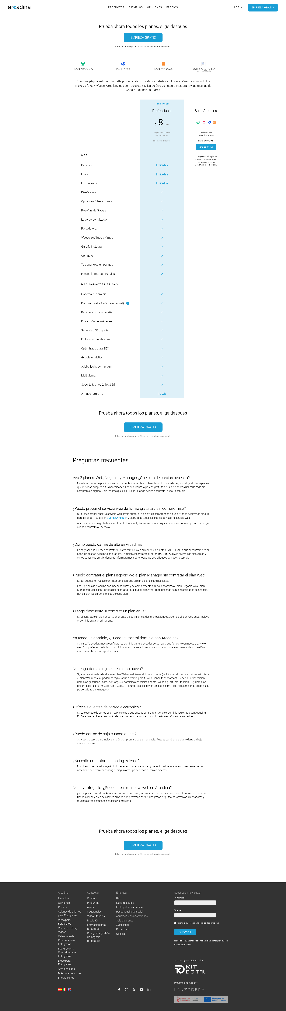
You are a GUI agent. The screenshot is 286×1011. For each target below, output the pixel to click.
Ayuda (91, 907)
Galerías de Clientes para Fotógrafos (69, 913)
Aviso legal (122, 924)
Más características (69, 973)
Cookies (121, 933)
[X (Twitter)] (134, 989)
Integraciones (66, 977)
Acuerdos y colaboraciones (132, 916)
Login (238, 7)
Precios (172, 7)
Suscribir (185, 932)
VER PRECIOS (206, 147)
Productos (116, 7)
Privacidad (122, 929)
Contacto (92, 898)
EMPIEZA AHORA (117, 517)
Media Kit (92, 920)
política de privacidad (209, 923)
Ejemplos (136, 7)
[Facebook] (119, 989)
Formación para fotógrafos (96, 926)
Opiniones (154, 7)
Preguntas (93, 902)
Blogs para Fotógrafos (64, 962)
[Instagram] (127, 989)
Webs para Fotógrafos (64, 921)
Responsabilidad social (129, 911)
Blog (118, 898)
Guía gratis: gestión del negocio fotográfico (98, 937)
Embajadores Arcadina (129, 907)
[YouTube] (141, 989)
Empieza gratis (263, 7)
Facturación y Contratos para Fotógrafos (67, 952)
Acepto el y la (198, 923)
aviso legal (190, 923)
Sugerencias (94, 911)
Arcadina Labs (66, 968)
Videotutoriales (96, 916)
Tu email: (178, 910)
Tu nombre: (179, 898)
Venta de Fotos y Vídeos (68, 930)
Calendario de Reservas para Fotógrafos (66, 940)
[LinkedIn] (149, 989)
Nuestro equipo (125, 902)
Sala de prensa (124, 920)
